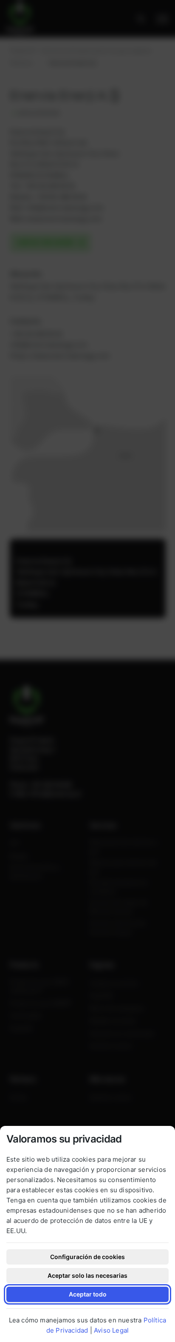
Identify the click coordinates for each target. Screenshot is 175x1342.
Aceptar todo (88, 1294)
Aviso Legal (111, 1330)
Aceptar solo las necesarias (87, 1275)
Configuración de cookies (87, 1256)
